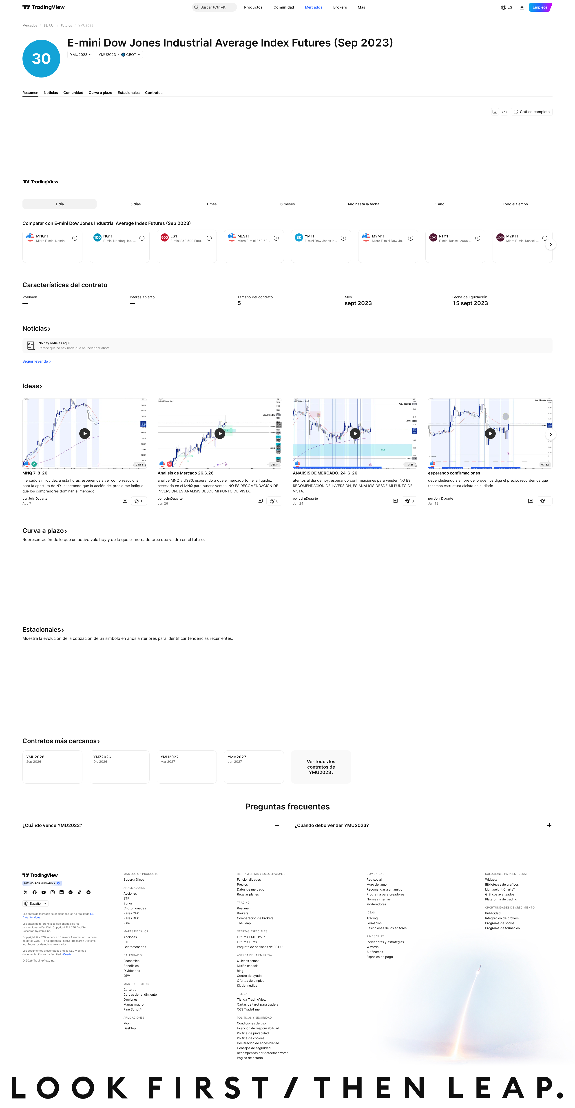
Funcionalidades (249, 879)
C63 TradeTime (248, 1009)
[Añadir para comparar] (75, 238)
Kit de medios (247, 985)
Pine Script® (133, 1009)
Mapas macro (134, 1004)
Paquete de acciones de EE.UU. (260, 947)
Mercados (314, 7)
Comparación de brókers (255, 918)
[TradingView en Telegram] (70, 892)
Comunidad (284, 7)
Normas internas (379, 899)
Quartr (67, 954)
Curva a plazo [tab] (100, 92)
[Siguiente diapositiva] (550, 434)
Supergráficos (134, 879)
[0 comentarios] (124, 500)
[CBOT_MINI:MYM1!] (27, 464)
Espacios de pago (380, 957)
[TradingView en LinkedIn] (61, 892)
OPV (127, 975)
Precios (242, 884)
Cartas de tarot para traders (257, 1004)
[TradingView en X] (25, 892)
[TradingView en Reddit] (88, 892)
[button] (266, 7)
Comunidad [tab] (73, 92)
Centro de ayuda (249, 975)
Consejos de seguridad (254, 1048)
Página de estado (250, 1058)
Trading (372, 918)
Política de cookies (250, 1038)
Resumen (243, 908)
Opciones (130, 999)
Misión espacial (248, 966)
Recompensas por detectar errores (262, 1053)
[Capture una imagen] (495, 111)
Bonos (128, 903)
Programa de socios (499, 923)
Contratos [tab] (154, 92)
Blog (240, 971)
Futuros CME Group (251, 937)
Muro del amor (377, 884)
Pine (127, 923)
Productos (253, 7)
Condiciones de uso (251, 1023)
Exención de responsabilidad (258, 1028)
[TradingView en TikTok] (79, 892)
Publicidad (493, 913)
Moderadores (376, 904)
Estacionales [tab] (129, 92)
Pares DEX (131, 918)
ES (510, 7)
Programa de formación (502, 928)
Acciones (130, 893)
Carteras (130, 989)
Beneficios (131, 966)
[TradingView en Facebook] (34, 892)
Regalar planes (248, 894)
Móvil (127, 1023)
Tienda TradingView (251, 999)
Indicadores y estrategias (385, 942)
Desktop (130, 1028)
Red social (374, 879)
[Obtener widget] (504, 111)
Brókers (340, 7)
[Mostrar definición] (40, 297)
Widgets (491, 879)
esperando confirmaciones (454, 473)
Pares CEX (131, 913)
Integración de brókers (502, 918)
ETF (126, 898)
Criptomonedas (135, 908)
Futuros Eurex (247, 942)
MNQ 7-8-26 (34, 473)
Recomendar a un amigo (384, 889)
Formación (374, 923)
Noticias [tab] (51, 92)
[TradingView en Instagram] (52, 892)
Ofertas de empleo (250, 980)
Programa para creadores (385, 894)
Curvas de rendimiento (140, 994)
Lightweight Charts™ (500, 889)
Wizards (372, 947)
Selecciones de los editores (387, 928)
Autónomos (375, 952)
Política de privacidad (253, 1033)
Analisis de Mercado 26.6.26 (186, 473)
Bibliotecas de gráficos (502, 884)
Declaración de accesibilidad (258, 1043)
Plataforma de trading (501, 899)
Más (361, 7)
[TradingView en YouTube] (43, 892)
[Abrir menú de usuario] (522, 7)
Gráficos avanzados (499, 894)
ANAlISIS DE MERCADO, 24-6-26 (325, 473)
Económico (131, 961)
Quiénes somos (248, 961)
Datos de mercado (250, 889)
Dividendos (132, 971)
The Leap (244, 923)
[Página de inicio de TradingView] (43, 7)
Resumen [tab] (30, 92)
